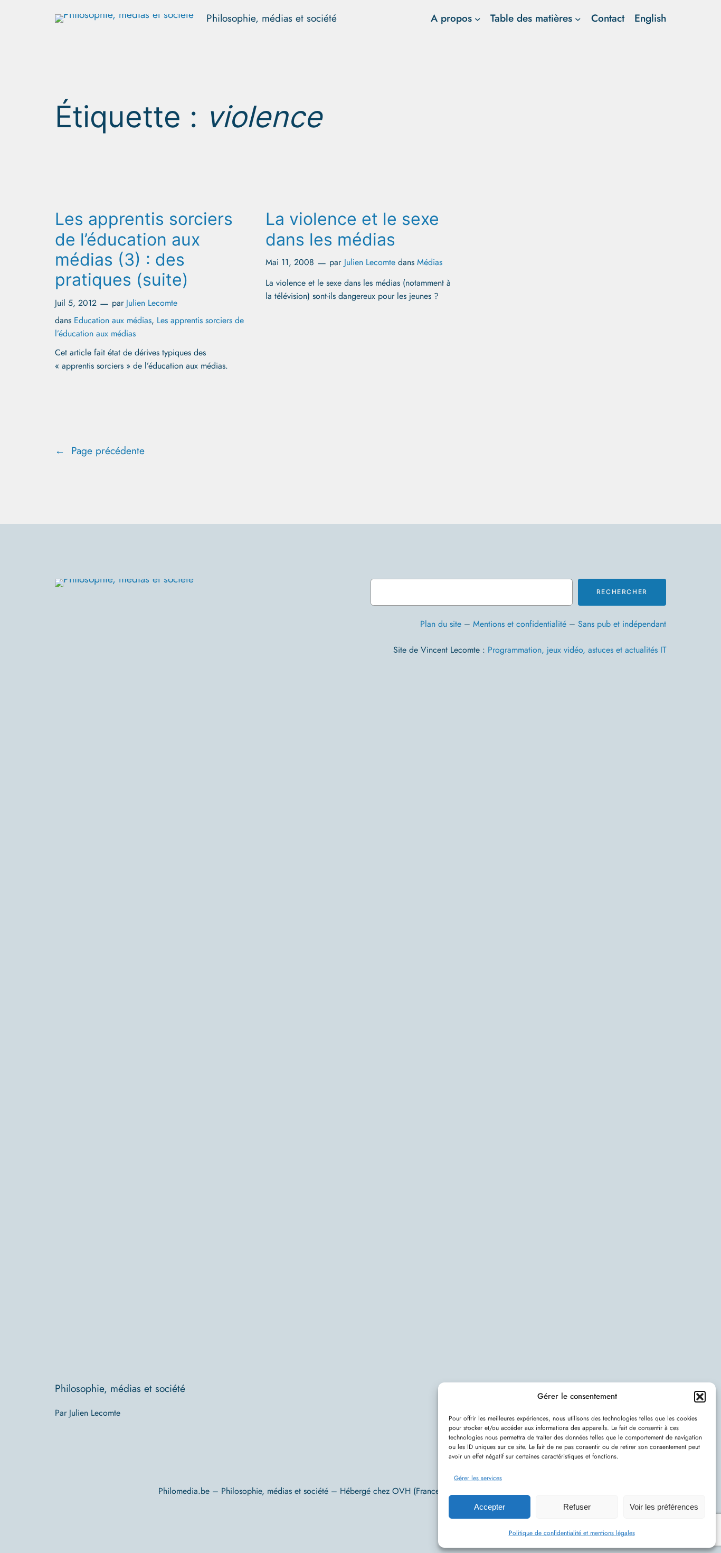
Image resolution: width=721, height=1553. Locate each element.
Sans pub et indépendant (622, 624)
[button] (700, 1396)
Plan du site (440, 624)
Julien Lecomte (151, 303)
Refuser (577, 1506)
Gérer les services (478, 1478)
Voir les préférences (664, 1506)
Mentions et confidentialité (519, 624)
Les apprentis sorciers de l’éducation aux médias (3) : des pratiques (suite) (144, 249)
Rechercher (622, 592)
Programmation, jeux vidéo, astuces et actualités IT (577, 650)
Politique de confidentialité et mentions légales (572, 1533)
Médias (429, 262)
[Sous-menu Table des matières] (578, 18)
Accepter (489, 1506)
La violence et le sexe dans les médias (352, 229)
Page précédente (100, 450)
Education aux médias (112, 320)
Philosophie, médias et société (271, 18)
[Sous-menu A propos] (478, 18)
